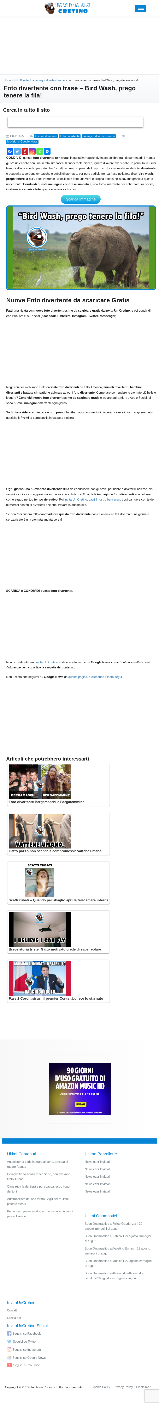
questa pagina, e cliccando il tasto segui (95, 677)
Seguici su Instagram (26, 1349)
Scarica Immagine (81, 199)
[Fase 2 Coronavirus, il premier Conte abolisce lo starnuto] (58, 978)
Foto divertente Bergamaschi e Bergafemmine (46, 802)
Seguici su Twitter (25, 1341)
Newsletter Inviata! (97, 1161)
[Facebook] (10, 151)
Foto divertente (70, 136)
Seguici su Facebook (26, 1333)
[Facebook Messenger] (47, 151)
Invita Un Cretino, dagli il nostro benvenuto (92, 499)
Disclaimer (143, 1387)
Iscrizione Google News (22, 141)
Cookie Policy (101, 1387)
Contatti (12, 1310)
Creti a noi (14, 1318)
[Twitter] (17, 151)
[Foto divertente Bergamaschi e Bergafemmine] (58, 781)
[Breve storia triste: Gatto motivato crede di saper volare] (58, 929)
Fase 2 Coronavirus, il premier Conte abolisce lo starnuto (56, 998)
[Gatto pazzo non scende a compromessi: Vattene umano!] (58, 831)
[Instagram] (32, 151)
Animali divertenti (46, 136)
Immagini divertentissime (98, 136)
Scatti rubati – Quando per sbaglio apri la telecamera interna (58, 900)
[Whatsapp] (39, 151)
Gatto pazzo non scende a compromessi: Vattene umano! (56, 851)
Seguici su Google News (29, 1357)
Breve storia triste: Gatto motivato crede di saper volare (55, 949)
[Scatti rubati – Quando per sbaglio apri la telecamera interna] (58, 880)
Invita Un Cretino (46, 662)
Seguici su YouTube (26, 1365)
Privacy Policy (123, 1387)
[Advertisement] (79, 45)
